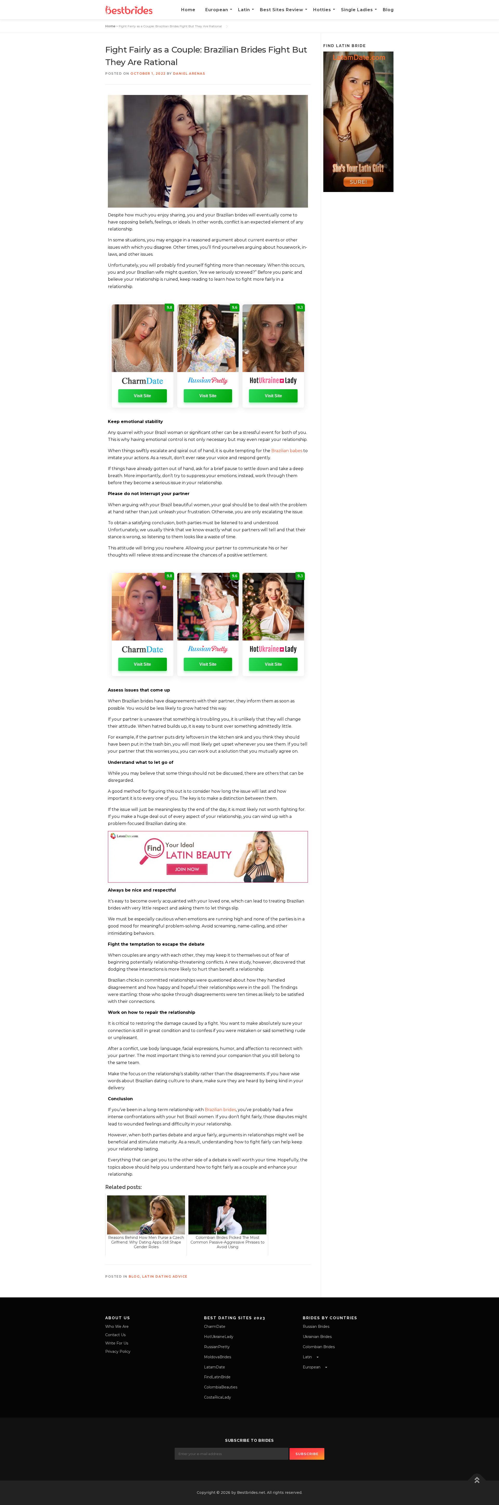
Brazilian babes (287, 450)
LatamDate (214, 1367)
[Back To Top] (477, 1480)
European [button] (312, 1367)
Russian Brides (316, 1326)
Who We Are (117, 1326)
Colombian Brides (319, 1346)
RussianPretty (217, 1346)
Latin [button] (308, 1357)
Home (188, 9)
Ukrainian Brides (317, 1336)
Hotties (322, 9)
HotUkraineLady (218, 1336)
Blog (388, 9)
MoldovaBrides (217, 1357)
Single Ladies (357, 9)
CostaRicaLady (217, 1397)
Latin (244, 9)
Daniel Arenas (189, 73)
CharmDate (214, 1326)
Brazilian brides (220, 1109)
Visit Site (142, 396)
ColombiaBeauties (220, 1387)
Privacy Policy (117, 1351)
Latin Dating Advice (165, 1276)
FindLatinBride (217, 1377)
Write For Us (116, 1343)
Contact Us (115, 1335)
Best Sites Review (281, 9)
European (216, 9)
